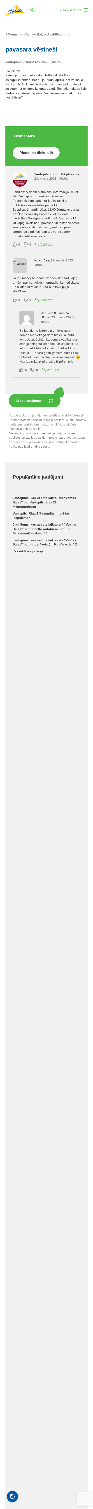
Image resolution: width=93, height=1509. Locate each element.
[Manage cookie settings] (12, 1496)
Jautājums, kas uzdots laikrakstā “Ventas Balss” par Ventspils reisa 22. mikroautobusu (44, 502)
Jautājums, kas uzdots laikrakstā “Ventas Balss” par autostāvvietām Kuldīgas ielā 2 (45, 542)
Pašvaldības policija (28, 551)
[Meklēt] (32, 10)
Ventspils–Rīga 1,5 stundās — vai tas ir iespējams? (43, 516)
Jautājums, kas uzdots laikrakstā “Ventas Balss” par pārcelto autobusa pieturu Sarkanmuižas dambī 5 (44, 529)
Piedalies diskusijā (36, 153)
